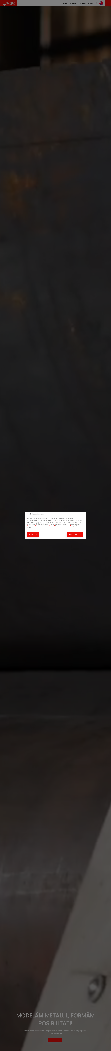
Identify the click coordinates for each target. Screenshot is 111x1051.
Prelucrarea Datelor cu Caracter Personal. (41, 526)
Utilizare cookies (67, 526)
